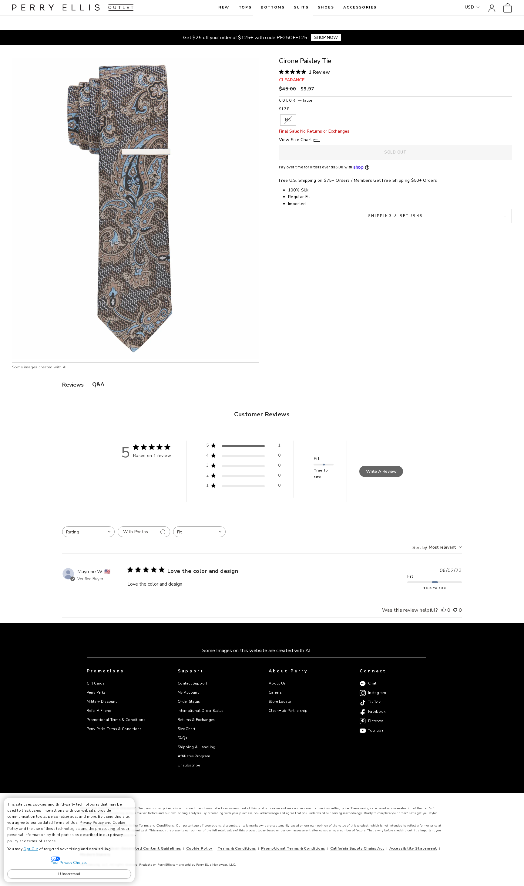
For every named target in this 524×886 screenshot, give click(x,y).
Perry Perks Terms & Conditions (114, 728)
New (223, 7)
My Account (188, 692)
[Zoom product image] (135, 208)
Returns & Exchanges (196, 719)
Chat (372, 683)
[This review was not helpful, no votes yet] (455, 610)
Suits (301, 7)
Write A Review (381, 471)
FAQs (182, 738)
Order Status (189, 701)
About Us (277, 683)
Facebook (376, 711)
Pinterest (375, 721)
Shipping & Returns (437, 216)
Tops (245, 7)
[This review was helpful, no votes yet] (444, 610)
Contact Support (192, 683)
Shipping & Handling (197, 747)
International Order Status (201, 710)
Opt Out (30, 849)
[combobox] (88, 531)
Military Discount (102, 701)
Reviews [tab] (73, 384)
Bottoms (273, 7)
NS (288, 120)
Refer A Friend (99, 710)
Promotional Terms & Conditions (116, 719)
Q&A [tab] (98, 384)
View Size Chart (295, 140)
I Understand (69, 873)
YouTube (375, 730)
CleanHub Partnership (288, 710)
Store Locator (281, 701)
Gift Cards (96, 683)
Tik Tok (374, 702)
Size (284, 109)
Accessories (360, 7)
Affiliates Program (194, 756)
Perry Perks (96, 692)
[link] (508, 7)
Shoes (326, 7)
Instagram (377, 693)
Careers (275, 692)
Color (295, 100)
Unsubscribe (189, 765)
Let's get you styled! (423, 813)
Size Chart (186, 728)
